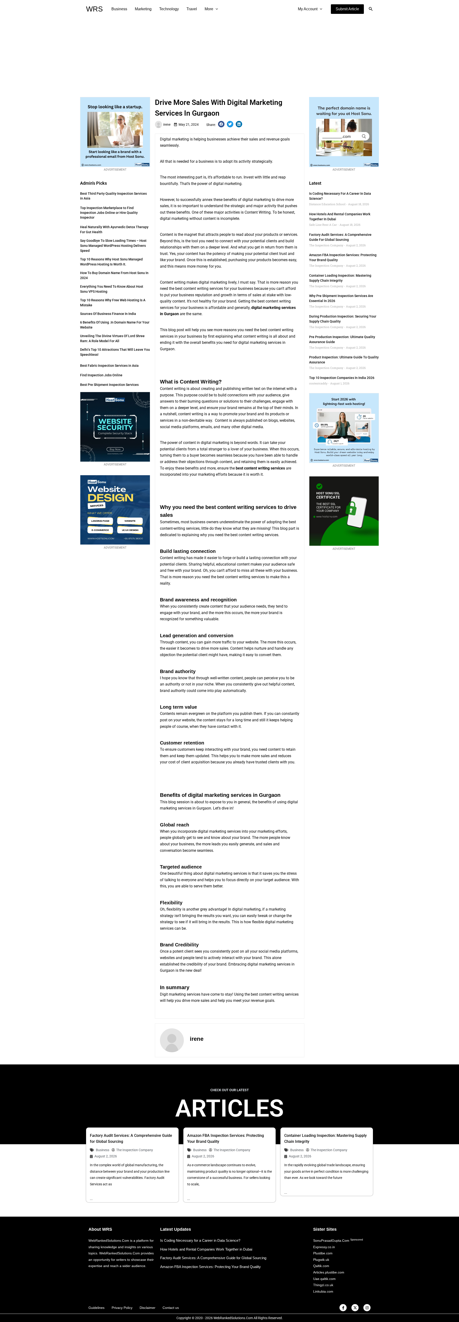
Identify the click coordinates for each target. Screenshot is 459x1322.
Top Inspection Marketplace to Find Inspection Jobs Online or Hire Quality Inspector (109, 212)
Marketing (143, 9)
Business (119, 9)
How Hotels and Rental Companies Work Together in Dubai (206, 1249)
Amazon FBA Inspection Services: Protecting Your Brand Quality (210, 1267)
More (209, 9)
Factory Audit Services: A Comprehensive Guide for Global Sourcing (213, 1258)
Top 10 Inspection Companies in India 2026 (341, 378)
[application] (215, 9)
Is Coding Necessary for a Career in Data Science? (200, 1240)
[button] (347, 9)
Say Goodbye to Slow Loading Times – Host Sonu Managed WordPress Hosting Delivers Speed (113, 246)
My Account (307, 9)
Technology (169, 9)
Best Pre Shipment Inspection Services (109, 385)
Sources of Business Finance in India (108, 314)
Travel (191, 9)
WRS (94, 9)
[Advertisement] (229, 54)
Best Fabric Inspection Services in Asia (109, 365)
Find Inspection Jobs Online (101, 375)
